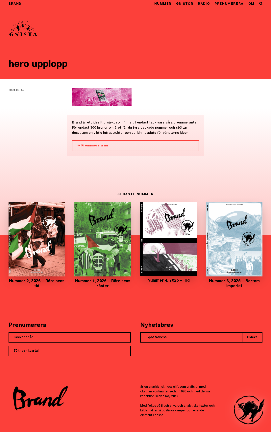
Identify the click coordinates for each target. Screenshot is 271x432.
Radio (204, 4)
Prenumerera (229, 4)
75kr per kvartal (26, 350)
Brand (15, 4)
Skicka (252, 337)
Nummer (162, 4)
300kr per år (23, 337)
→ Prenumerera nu (92, 145)
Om (251, 4)
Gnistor (184, 4)
